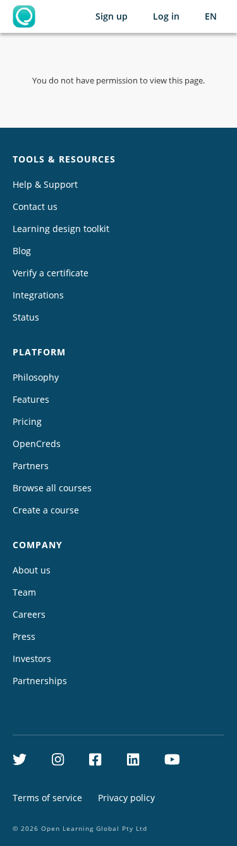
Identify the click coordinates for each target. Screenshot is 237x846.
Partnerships (40, 681)
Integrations (38, 295)
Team (24, 592)
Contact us (35, 206)
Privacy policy (126, 798)
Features (31, 399)
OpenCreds (37, 444)
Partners (31, 466)
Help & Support (45, 184)
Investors (32, 659)
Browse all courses (52, 488)
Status (26, 317)
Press (24, 636)
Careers (29, 614)
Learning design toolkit (61, 229)
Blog (22, 251)
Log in (166, 16)
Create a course (46, 510)
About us (32, 570)
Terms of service (47, 798)
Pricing (27, 421)
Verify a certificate (50, 273)
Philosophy (36, 377)
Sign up (111, 16)
